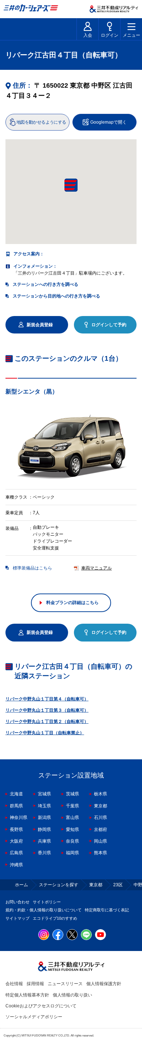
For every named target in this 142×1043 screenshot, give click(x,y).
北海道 (16, 793)
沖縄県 (16, 864)
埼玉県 (44, 805)
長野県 (16, 829)
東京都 (100, 805)
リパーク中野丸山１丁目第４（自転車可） (46, 699)
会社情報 (14, 983)
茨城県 (72, 793)
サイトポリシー (47, 902)
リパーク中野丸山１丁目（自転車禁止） (44, 732)
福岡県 (72, 852)
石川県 (100, 817)
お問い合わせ (17, 902)
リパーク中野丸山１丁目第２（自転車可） (46, 721)
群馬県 (16, 805)
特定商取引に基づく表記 (107, 910)
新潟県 (44, 817)
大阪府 (16, 841)
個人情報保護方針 (103, 983)
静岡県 (44, 829)
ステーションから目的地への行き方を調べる (56, 296)
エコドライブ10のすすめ (55, 918)
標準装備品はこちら (32, 568)
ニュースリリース (65, 983)
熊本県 (100, 852)
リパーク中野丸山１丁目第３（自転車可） (46, 710)
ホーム (21, 884)
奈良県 (72, 841)
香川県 (44, 852)
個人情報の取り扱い (72, 995)
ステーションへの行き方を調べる (45, 284)
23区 (118, 884)
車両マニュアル (96, 568)
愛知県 (72, 829)
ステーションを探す (58, 884)
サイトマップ (17, 918)
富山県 (72, 817)
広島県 (16, 852)
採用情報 (35, 983)
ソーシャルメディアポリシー (33, 1016)
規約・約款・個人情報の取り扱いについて (43, 910)
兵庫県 (44, 841)
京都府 (100, 829)
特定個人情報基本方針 (27, 995)
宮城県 (44, 793)
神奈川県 (18, 817)
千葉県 (72, 805)
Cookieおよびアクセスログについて (40, 1005)
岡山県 (100, 841)
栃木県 (100, 793)
